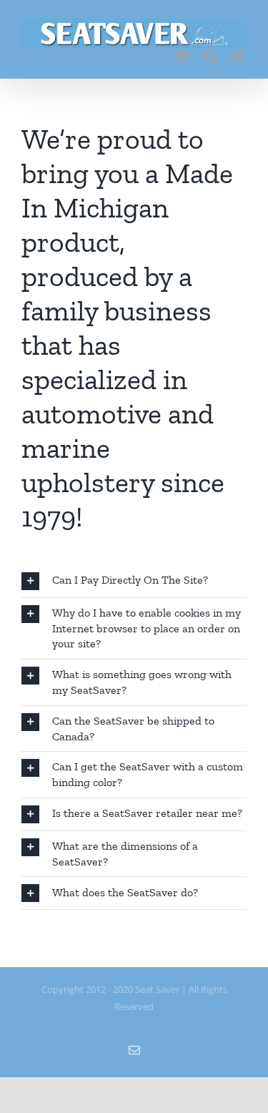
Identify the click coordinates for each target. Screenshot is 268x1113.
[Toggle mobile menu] (239, 56)
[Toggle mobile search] (210, 56)
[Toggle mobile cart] (181, 56)
